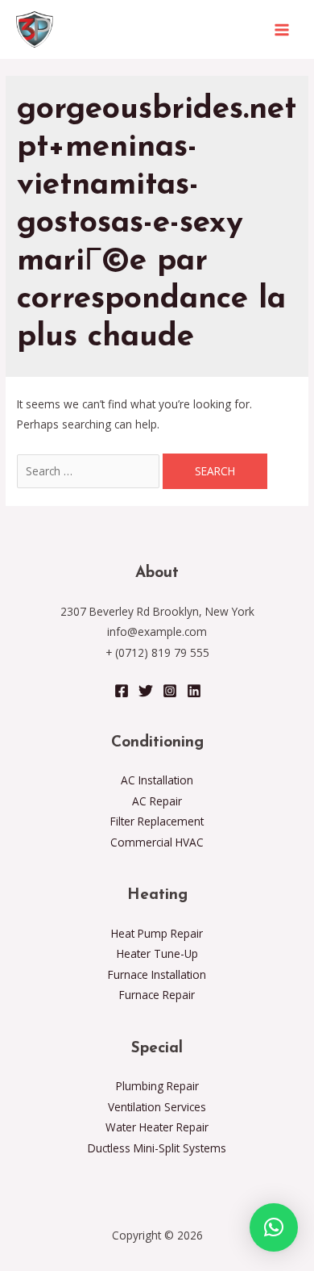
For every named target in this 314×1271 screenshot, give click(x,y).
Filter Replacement (157, 821)
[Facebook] (121, 691)
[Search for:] (90, 471)
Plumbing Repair (157, 1085)
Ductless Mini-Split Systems (157, 1148)
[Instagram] (170, 691)
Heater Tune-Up (157, 953)
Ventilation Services (157, 1106)
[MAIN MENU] (282, 29)
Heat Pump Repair (157, 933)
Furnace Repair (157, 994)
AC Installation (157, 780)
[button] (274, 1227)
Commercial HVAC (157, 842)
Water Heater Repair (157, 1127)
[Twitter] (145, 691)
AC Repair (157, 801)
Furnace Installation (157, 974)
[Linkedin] (194, 691)
